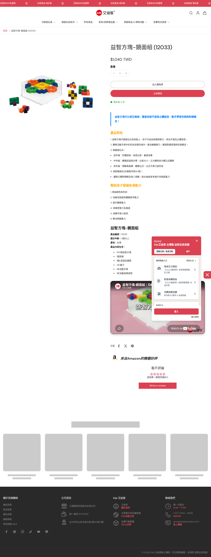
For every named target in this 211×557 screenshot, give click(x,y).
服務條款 (7, 519)
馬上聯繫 (177, 524)
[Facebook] (6, 531)
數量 (112, 66)
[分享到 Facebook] (118, 346)
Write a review (158, 385)
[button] (157, 84)
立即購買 (157, 93)
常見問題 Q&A (10, 524)
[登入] (197, 13)
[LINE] (46, 531)
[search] (191, 13)
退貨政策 (7, 509)
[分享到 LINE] (132, 346)
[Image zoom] (52, 92)
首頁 (5, 30)
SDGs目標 (126, 524)
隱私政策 (7, 514)
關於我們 (125, 507)
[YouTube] (38, 531)
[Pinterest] (14, 531)
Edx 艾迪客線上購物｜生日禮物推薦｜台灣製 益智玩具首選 (179, 552)
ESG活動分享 (127, 516)
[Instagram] (22, 531)
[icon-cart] (204, 13)
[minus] (114, 73)
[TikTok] (30, 531)
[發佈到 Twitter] (125, 346)
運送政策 (7, 504)
